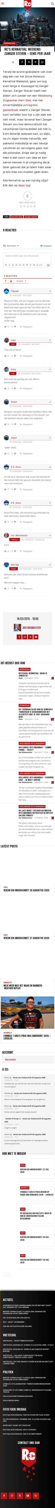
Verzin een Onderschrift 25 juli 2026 (34, 1238)
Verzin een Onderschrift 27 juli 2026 (34, 1170)
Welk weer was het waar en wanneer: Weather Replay (23, 987)
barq (13, 369)
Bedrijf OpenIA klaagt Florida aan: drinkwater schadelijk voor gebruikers (24, 1313)
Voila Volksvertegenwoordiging (18, 1396)
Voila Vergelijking (11, 1401)
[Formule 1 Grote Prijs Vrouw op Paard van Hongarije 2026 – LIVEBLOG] (10, 1191)
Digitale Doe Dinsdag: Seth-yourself (19, 1430)
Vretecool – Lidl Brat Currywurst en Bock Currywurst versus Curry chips (22, 1356)
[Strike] (16, 265)
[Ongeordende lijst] (23, 265)
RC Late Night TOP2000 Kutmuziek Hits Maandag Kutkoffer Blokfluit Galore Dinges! (36, 813)
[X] (29, 62)
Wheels (8, 1033)
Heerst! (8, 982)
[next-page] (9, 1275)
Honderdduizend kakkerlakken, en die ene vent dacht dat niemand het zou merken (27, 1306)
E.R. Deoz (16, 467)
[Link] (34, 265)
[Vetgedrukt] (5, 265)
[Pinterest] (35, 62)
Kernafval (9, 43)
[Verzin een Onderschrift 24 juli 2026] (10, 1259)
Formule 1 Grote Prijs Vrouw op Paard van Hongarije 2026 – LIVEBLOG (36, 1193)
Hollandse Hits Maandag (32, 743)
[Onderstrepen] (13, 265)
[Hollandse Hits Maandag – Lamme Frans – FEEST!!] (9, 748)
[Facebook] (22, 62)
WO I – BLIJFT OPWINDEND (13, 1322)
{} (37, 265)
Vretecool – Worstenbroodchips (18, 1341)
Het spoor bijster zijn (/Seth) (16, 1318)
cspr (13, 340)
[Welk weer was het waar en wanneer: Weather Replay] (27, 962)
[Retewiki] (36, 1496)
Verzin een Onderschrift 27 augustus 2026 (26, 938)
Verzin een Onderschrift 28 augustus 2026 (26, 890)
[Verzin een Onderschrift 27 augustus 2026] (27, 915)
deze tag (24, 185)
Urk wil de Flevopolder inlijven (17, 1326)
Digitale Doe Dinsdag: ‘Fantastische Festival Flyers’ (26, 1415)
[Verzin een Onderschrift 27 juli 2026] (10, 1168)
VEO (6, 887)
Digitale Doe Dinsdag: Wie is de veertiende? (22, 1434)
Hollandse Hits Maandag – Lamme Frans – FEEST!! (35, 748)
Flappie (15, 291)
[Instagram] (24, 637)
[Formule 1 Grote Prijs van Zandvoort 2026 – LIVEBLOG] (27, 1012)
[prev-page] (4, 1275)
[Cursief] (9, 265)
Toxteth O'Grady (11, 1118)
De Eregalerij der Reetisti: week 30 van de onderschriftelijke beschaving (35, 1216)
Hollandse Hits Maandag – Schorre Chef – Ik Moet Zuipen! (36, 778)
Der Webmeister (19, 535)
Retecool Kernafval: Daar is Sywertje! (33, 674)
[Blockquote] (27, 265)
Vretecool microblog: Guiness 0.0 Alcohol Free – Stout (28, 1345)
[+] (41, 265)
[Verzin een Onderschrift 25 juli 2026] (10, 1236)
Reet (21, 678)
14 (52, 719)
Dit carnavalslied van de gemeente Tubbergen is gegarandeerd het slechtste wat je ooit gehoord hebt (36, 713)
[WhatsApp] (42, 62)
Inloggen (47, 245)
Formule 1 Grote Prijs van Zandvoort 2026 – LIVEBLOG (27, 1037)
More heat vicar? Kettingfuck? (17, 1425)
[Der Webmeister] (18, 627)
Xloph (14, 402)
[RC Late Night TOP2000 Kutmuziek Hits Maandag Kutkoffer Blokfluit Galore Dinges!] (9, 811)
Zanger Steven (31, 217)
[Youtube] (35, 637)
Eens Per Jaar (16, 217)
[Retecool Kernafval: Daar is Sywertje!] (9, 674)
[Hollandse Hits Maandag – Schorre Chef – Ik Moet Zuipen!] (9, 778)
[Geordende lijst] (20, 265)
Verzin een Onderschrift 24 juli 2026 (34, 1261)
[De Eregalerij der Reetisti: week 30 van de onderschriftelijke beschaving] (10, 1213)
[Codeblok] (30, 265)
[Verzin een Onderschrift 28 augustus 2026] (27, 867)
